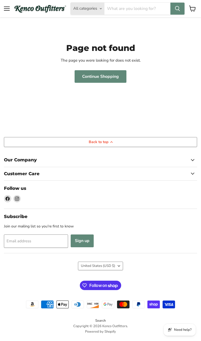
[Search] (177, 9)
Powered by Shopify (100, 331)
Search (100, 320)
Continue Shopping (100, 76)
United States (98, 265)
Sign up (82, 241)
